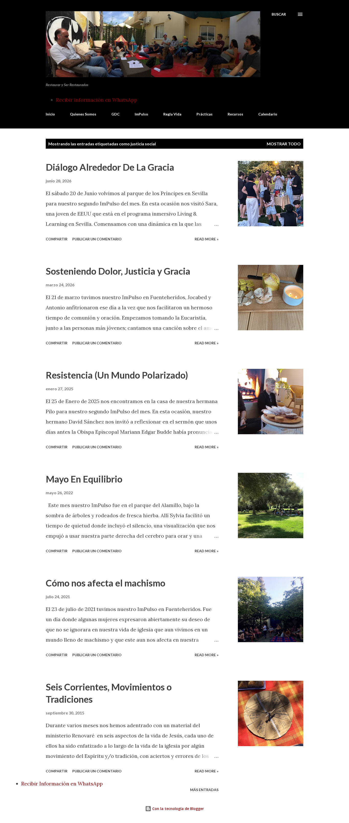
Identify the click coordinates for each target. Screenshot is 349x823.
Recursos (235, 114)
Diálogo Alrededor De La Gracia (110, 167)
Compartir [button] (56, 239)
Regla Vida (172, 114)
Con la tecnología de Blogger (177, 808)
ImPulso (141, 114)
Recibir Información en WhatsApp (62, 783)
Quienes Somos (83, 114)
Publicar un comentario (97, 239)
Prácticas (204, 114)
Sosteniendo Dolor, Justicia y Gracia (118, 271)
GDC (115, 114)
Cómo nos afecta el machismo (105, 583)
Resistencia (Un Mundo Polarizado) (117, 375)
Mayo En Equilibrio (84, 479)
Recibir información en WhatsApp (96, 100)
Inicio (50, 114)
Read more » (206, 239)
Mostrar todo (284, 143)
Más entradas (204, 789)
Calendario (267, 114)
